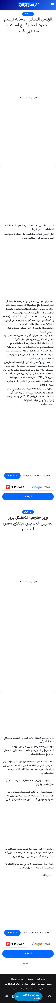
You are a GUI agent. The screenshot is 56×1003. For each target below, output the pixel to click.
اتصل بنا (29, 988)
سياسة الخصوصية (44, 984)
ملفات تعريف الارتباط (12, 984)
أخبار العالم (28, 13)
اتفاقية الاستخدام (28, 984)
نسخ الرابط (12, 475)
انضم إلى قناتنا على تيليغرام (31, 996)
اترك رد (28, 497)
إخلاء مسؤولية (18, 988)
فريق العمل (38, 988)
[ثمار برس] (28, 5)
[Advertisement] (28, 65)
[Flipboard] (15, 487)
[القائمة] (52, 6)
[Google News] (41, 487)
